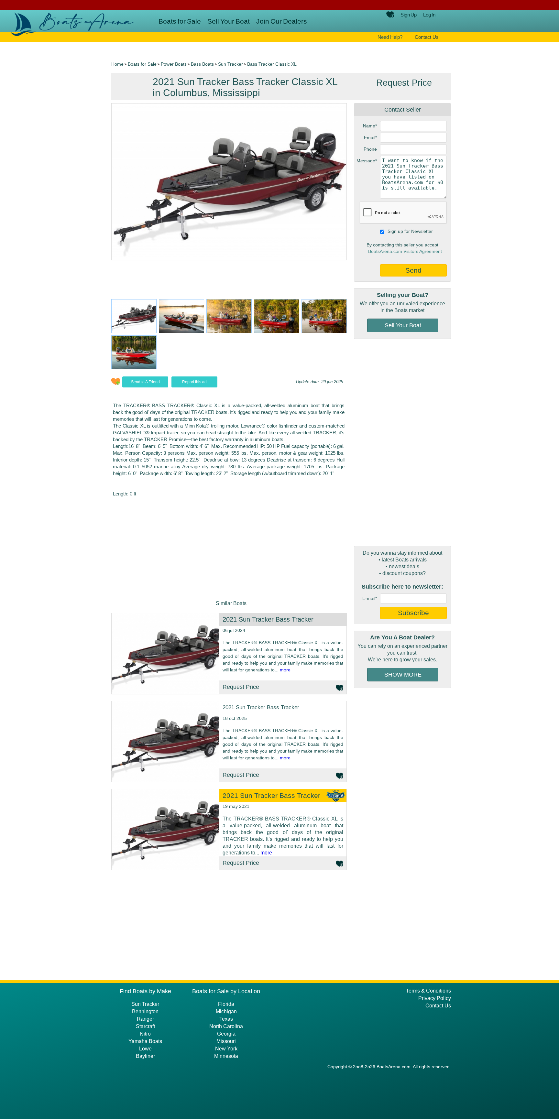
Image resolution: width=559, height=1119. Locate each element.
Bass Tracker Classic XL (272, 64)
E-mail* (369, 598)
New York (226, 1048)
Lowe (145, 1048)
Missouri (226, 1041)
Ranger (145, 1019)
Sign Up (408, 14)
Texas (226, 1019)
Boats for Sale (180, 21)
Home (117, 64)
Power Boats (174, 64)
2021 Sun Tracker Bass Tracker (268, 619)
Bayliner (145, 1056)
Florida (226, 1004)
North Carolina (226, 1026)
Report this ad (194, 382)
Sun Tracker (230, 64)
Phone (370, 149)
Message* (366, 160)
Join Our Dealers (281, 21)
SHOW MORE (403, 674)
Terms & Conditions (428, 991)
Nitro (145, 1034)
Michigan (226, 1011)
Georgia (226, 1034)
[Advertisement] (402, 442)
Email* (370, 137)
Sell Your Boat (228, 21)
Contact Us (427, 37)
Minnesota (226, 1056)
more (285, 669)
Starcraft (145, 1026)
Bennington (145, 1011)
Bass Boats (202, 64)
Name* (370, 125)
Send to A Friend (145, 382)
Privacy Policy (434, 998)
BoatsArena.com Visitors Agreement (405, 251)
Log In (429, 14)
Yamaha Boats (145, 1041)
